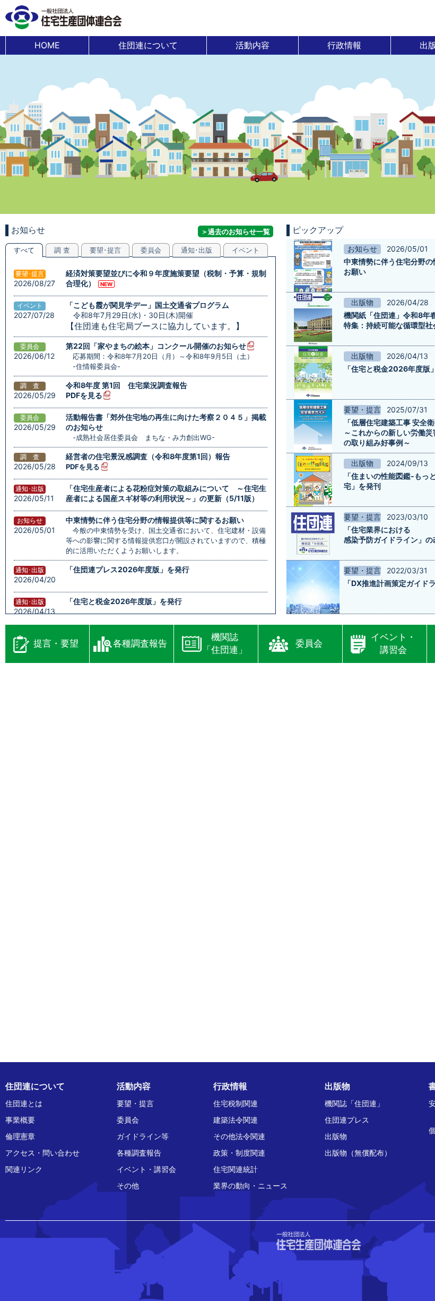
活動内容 (252, 45)
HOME (47, 45)
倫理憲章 (20, 1136)
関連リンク (23, 1169)
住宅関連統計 (235, 1169)
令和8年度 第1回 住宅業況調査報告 (126, 385)
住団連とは (23, 1103)
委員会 (309, 643)
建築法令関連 (235, 1119)
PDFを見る (84, 395)
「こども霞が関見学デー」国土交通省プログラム (147, 304)
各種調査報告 (140, 643)
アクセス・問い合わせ (42, 1152)
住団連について (148, 45)
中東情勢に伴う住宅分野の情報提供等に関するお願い (155, 519)
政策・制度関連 (239, 1152)
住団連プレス (347, 1119)
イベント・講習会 (393, 643)
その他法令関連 (239, 1136)
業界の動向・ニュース (250, 1185)
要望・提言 (135, 1103)
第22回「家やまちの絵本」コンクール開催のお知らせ (156, 345)
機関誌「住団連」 (224, 643)
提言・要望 (56, 643)
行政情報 (344, 45)
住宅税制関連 (235, 1103)
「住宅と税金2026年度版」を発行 (124, 601)
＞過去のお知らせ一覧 (235, 231)
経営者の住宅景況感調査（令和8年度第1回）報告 (148, 456)
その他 (128, 1185)
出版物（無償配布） (358, 1152)
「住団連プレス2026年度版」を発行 (127, 569)
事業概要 (20, 1119)
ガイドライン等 (143, 1136)
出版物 (336, 1136)
